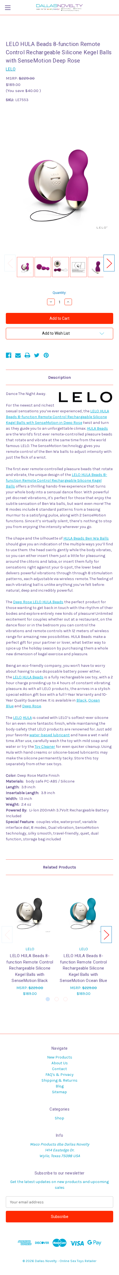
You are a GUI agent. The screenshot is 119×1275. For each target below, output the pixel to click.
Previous (9, 263)
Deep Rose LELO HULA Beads (38, 602)
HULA (27, 717)
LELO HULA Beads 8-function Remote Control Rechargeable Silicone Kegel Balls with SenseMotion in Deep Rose (57, 417)
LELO (17, 717)
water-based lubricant (49, 735)
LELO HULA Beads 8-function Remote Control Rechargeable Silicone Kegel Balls (56, 480)
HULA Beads (97, 428)
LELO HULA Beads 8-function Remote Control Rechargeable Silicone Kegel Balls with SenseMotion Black (29, 968)
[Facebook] (8, 355)
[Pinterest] (46, 355)
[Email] (18, 355)
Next (109, 263)
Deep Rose (31, 706)
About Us (59, 1063)
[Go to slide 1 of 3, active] (48, 999)
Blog (60, 1086)
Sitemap (59, 1092)
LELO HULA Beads (28, 677)
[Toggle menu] (7, 7)
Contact (59, 1068)
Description (59, 377)
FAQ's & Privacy (59, 1074)
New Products (59, 1057)
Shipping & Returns (59, 1080)
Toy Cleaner (45, 746)
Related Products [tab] (59, 867)
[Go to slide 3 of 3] (65, 999)
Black (81, 700)
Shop (59, 1118)
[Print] (27, 355)
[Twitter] (37, 355)
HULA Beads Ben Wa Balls (86, 538)
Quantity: (59, 293)
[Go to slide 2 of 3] (57, 999)
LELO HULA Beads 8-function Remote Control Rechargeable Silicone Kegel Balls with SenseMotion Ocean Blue (83, 968)
